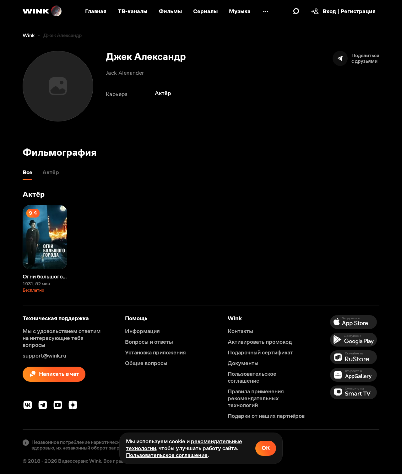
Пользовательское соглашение (167, 455)
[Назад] (11, 237)
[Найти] (296, 11)
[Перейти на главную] (42, 11)
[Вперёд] (390, 237)
